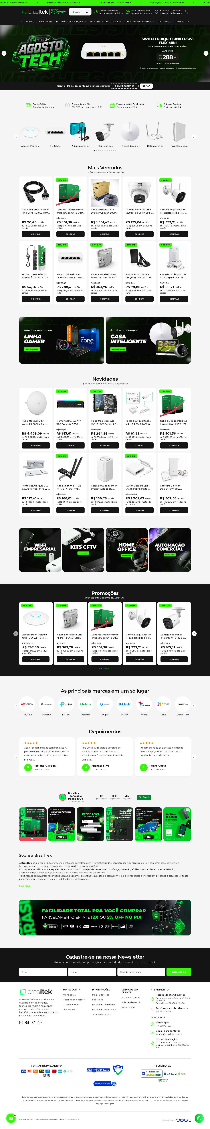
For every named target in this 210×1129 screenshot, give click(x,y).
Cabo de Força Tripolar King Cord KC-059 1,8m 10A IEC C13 (35, 212)
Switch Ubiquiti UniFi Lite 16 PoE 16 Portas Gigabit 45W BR (137, 489)
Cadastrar (175, 13)
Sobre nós (97, 999)
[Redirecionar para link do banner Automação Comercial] (170, 549)
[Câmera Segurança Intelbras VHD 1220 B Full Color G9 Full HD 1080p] (174, 618)
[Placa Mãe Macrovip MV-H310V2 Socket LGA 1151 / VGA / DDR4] (105, 404)
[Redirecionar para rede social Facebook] (27, 1022)
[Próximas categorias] (188, 21)
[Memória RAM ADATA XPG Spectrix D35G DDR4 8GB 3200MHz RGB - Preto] (70, 404)
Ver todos (104, 668)
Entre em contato (130, 997)
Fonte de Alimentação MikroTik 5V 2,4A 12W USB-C (138, 424)
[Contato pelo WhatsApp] (199, 1118)
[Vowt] (176, 1120)
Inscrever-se (179, 972)
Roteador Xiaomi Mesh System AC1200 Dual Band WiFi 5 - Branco (104, 489)
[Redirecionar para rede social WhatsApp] (40, 1022)
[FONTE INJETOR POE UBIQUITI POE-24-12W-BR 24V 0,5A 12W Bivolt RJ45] (139, 258)
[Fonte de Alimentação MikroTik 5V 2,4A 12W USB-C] (139, 404)
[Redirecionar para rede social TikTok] (33, 1022)
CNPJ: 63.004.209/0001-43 (69, 1120)
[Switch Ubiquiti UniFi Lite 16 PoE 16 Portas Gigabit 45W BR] (139, 469)
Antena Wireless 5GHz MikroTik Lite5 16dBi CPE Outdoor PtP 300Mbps (105, 277)
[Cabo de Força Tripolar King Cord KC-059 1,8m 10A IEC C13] (36, 193)
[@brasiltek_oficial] (62, 797)
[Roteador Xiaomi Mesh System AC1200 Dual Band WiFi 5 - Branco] (105, 469)
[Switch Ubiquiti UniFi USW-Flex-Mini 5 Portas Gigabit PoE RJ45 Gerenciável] (70, 258)
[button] (4, 53)
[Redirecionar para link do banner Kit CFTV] (83, 549)
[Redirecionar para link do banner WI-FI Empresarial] (40, 549)
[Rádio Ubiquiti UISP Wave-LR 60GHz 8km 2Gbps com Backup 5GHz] (36, 404)
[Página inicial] (44, 12)
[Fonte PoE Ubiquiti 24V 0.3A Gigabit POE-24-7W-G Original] (174, 258)
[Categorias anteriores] (21, 21)
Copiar (146, 86)
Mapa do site (128, 1007)
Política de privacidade (104, 1009)
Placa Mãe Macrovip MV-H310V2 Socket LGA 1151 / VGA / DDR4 (104, 424)
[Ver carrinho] (186, 12)
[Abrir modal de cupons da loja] (11, 1118)
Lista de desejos (71, 1004)
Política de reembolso (103, 1004)
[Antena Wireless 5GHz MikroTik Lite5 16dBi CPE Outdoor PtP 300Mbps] (105, 258)
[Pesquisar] (87, 11)
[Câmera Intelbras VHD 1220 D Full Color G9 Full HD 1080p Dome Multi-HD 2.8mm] (139, 193)
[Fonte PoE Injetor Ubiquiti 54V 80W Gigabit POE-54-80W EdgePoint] (174, 469)
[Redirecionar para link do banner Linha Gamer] (61, 340)
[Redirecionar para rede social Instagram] (21, 1022)
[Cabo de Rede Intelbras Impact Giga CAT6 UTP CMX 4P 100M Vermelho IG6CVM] (70, 193)
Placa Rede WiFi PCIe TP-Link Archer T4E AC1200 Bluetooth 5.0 (68, 489)
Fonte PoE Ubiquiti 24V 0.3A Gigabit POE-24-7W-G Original (173, 277)
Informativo (69, 1009)
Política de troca (100, 995)
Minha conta (69, 995)
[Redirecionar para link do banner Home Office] (127, 549)
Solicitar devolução (131, 1002)
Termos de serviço (101, 1014)
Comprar (36, 234)
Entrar (163, 13)
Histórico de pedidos (74, 999)
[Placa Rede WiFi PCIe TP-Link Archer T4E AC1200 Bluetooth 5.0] (70, 469)
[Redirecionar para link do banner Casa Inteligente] (148, 340)
